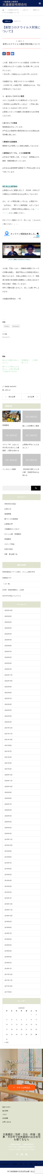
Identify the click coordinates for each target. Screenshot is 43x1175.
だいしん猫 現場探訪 (12, 534)
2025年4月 (8, 622)
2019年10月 (8, 845)
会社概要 (5, 1118)
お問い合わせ (6, 1122)
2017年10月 (8, 986)
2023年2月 (8, 669)
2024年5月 (8, 634)
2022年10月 (8, 681)
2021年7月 (8, 751)
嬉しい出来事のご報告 (30, 426)
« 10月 (6, 1042)
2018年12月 (8, 904)
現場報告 (5, 425)
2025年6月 (8, 616)
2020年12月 (8, 775)
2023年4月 (8, 663)
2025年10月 (8, 610)
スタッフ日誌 (9, 544)
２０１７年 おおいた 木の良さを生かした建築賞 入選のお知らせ (11, 447)
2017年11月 (8, 980)
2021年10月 (8, 740)
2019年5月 (8, 875)
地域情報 (7, 514)
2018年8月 (8, 927)
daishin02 (13, 386)
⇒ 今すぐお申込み (21, 1087)
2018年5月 (8, 945)
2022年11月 (8, 675)
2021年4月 (8, 757)
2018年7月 (8, 933)
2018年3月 (8, 957)
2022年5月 (8, 710)
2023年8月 (8, 646)
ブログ (4, 1114)
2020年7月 (8, 804)
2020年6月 (8, 810)
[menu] (39, 3)
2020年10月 (8, 786)
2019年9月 (8, 851)
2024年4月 (8, 640)
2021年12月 (8, 728)
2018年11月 (8, 910)
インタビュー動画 (9, 469)
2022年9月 (8, 687)
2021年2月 (8, 769)
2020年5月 (8, 816)
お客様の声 (8, 524)
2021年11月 (8, 734)
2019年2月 (8, 892)
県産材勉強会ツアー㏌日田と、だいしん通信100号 (18, 572)
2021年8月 (8, 745)
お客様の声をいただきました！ (30, 446)
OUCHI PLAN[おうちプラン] (11, 596)
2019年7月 (8, 863)
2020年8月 (8, 798)
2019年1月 (8, 898)
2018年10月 (8, 916)
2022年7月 (8, 698)
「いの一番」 (6, 584)
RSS (26, 1154)
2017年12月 (8, 974)
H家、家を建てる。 (11, 554)
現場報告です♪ (7, 578)
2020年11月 (8, 781)
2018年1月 (8, 968)
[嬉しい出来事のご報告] (31, 417)
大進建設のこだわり (11, 529)
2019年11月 (8, 839)
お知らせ (8, 21)
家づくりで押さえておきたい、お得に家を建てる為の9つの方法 (10, 368)
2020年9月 (8, 792)
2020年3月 (8, 828)
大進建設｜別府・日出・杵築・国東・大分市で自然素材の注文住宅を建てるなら (21, 1137)
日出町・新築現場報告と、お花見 (13, 590)
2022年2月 (8, 722)
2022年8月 (8, 693)
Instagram (21, 1154)
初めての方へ (6, 1107)
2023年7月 (8, 651)
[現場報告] (11, 416)
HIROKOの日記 (10, 504)
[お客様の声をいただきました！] (31, 435)
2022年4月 (8, 716)
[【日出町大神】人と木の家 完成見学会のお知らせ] (31, 460)
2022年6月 (8, 704)
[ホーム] (3, 9)
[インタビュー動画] (11, 460)
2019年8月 (8, 857)
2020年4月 (8, 822)
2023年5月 (8, 657)
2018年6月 (8, 939)
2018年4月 (8, 951)
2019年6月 (8, 869)
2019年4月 (8, 880)
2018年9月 (8, 922)
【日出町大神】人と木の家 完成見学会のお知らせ (30, 472)
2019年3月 (8, 886)
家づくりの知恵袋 (11, 519)
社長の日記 (8, 549)
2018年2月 (8, 963)
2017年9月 (8, 992)
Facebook (17, 1154)
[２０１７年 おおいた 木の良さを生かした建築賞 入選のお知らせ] (11, 435)
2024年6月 (8, 628)
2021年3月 (8, 763)
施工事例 (5, 1111)
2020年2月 (8, 833)
